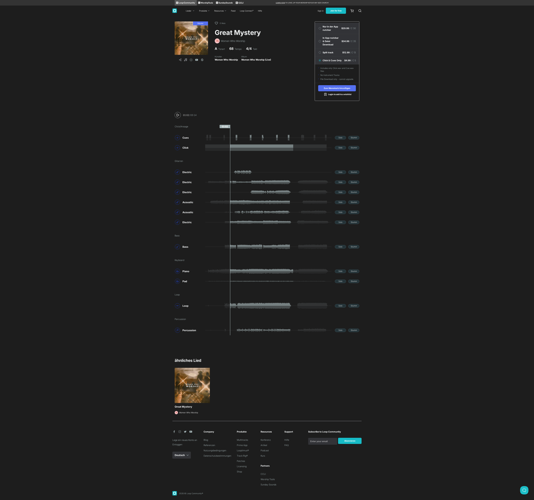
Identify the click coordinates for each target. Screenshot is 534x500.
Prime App (242, 445)
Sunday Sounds (268, 484)
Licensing (242, 466)
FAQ (286, 445)
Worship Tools (268, 479)
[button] (191, 38)
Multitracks (242, 439)
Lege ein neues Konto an (184, 440)
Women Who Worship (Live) (256, 59)
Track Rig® (242, 455)
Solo (340, 137)
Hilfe (260, 11)
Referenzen (209, 445)
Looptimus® (243, 450)
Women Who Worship (226, 59)
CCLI (263, 474)
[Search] (360, 10)
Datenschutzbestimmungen (217, 455)
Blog (206, 439)
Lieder (188, 11)
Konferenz (266, 439)
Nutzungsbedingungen (215, 450)
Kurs (263, 455)
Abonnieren (349, 441)
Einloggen (177, 444)
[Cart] (352, 10)
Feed (233, 11)
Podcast (265, 450)
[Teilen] (180, 59)
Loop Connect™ (247, 11)
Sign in (321, 11)
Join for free (336, 10)
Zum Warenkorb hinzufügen (337, 88)
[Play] (178, 115)
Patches (241, 461)
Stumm (354, 137)
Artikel (264, 445)
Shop (239, 471)
